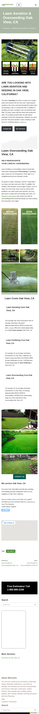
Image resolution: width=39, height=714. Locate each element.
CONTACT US (19, 476)
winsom (7, 28)
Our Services (20, 129)
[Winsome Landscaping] (8, 5)
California (33, 28)
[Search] (35, 5)
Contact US (7, 129)
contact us (22, 122)
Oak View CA (10, 551)
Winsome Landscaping (9, 196)
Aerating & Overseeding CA (20, 28)
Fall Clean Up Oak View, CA (11, 658)
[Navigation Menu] (18, 5)
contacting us (30, 502)
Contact (11, 328)
